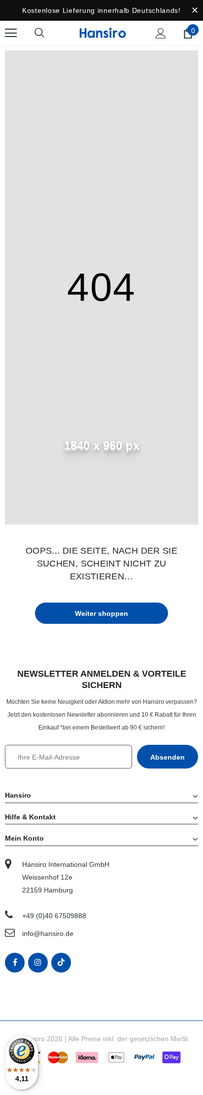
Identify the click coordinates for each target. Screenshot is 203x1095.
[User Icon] (161, 33)
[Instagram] (38, 963)
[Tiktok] (61, 963)
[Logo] (102, 33)
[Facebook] (15, 963)
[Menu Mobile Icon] (11, 33)
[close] (195, 10)
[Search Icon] (49, 33)
